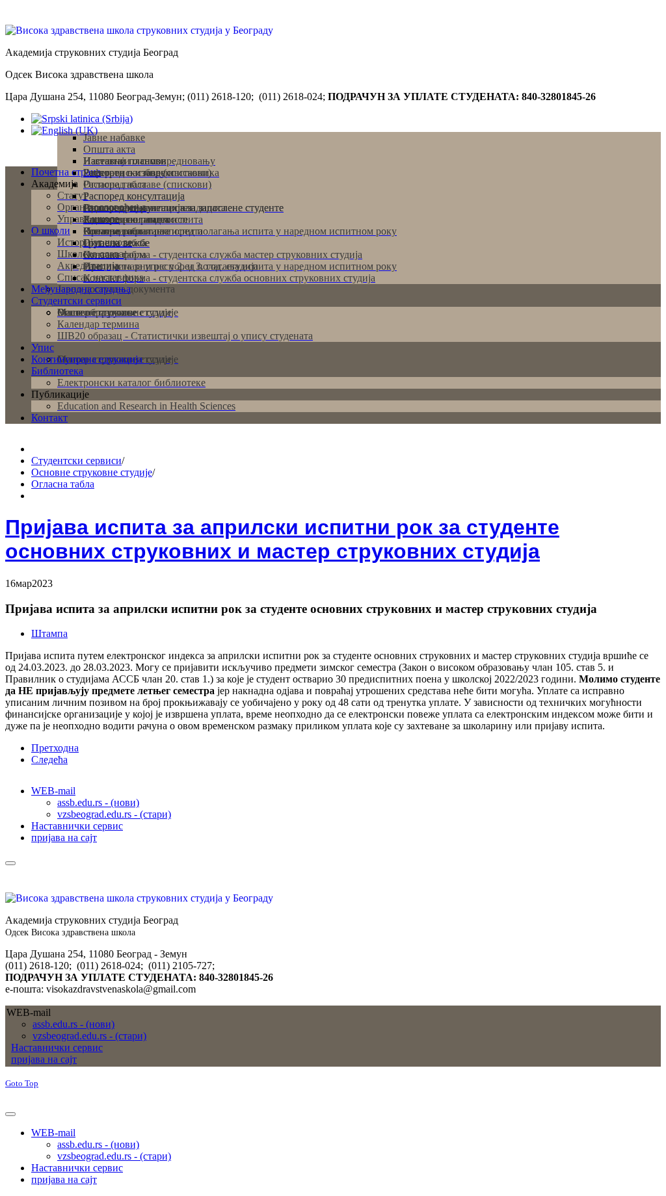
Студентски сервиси (76, 460)
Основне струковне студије (91, 472)
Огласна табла (62, 483)
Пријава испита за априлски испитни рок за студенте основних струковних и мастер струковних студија (282, 539)
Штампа (49, 633)
